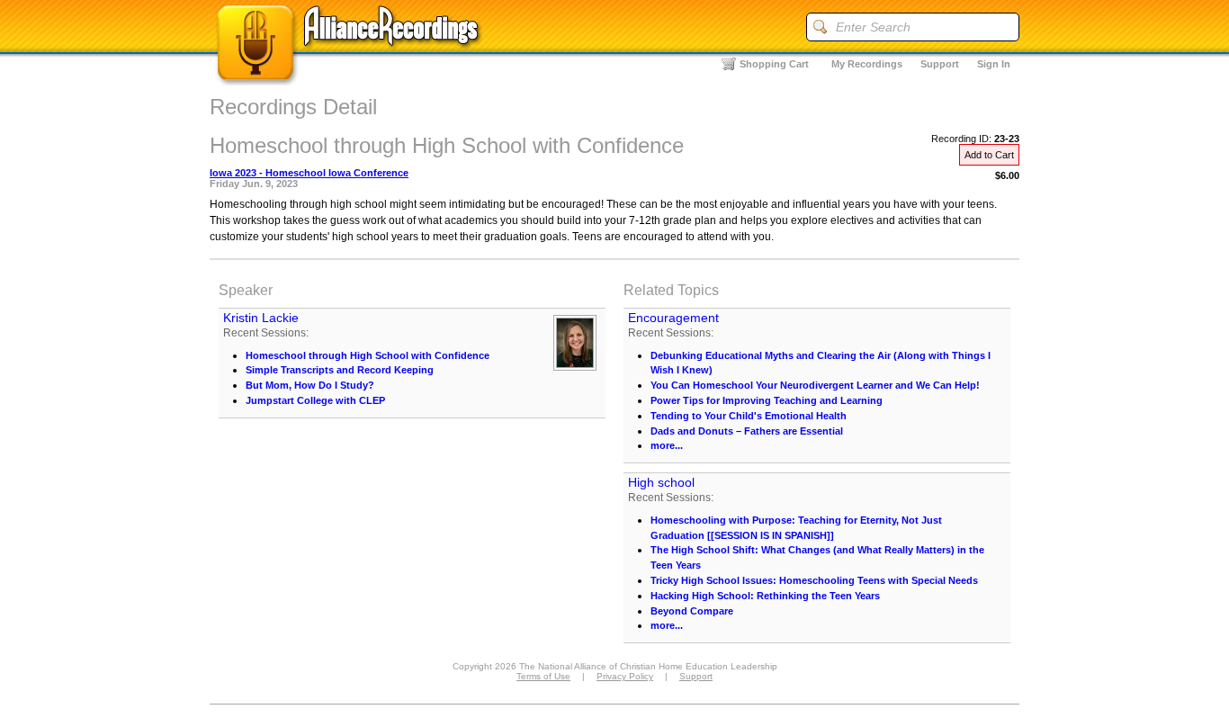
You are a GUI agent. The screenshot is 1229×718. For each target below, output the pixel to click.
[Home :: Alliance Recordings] (349, 80)
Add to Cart (989, 154)
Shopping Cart (774, 63)
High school (661, 482)
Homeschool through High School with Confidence (367, 355)
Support (939, 63)
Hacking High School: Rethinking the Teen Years (765, 595)
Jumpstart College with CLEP (315, 400)
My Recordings (866, 63)
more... (666, 445)
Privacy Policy (625, 676)
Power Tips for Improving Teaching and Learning (766, 400)
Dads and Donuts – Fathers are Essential (746, 431)
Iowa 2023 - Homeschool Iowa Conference (309, 172)
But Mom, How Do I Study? (310, 385)
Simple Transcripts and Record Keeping (340, 369)
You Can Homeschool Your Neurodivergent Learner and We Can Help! (815, 385)
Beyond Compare (691, 611)
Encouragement (673, 317)
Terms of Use (543, 676)
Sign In (993, 63)
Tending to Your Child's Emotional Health (748, 415)
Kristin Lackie (261, 317)
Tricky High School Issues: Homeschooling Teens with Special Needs (814, 580)
